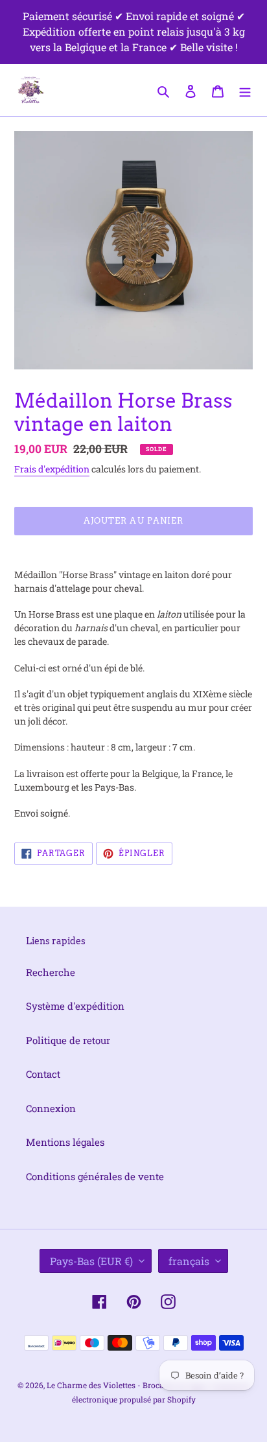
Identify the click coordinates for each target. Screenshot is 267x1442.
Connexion (51, 1108)
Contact (43, 1073)
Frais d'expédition (51, 469)
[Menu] (245, 90)
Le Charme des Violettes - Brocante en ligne (127, 1385)
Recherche (50, 972)
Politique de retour (68, 1040)
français (188, 1261)
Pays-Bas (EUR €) (91, 1261)
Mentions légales (65, 1141)
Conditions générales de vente (95, 1176)
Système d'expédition (75, 1005)
